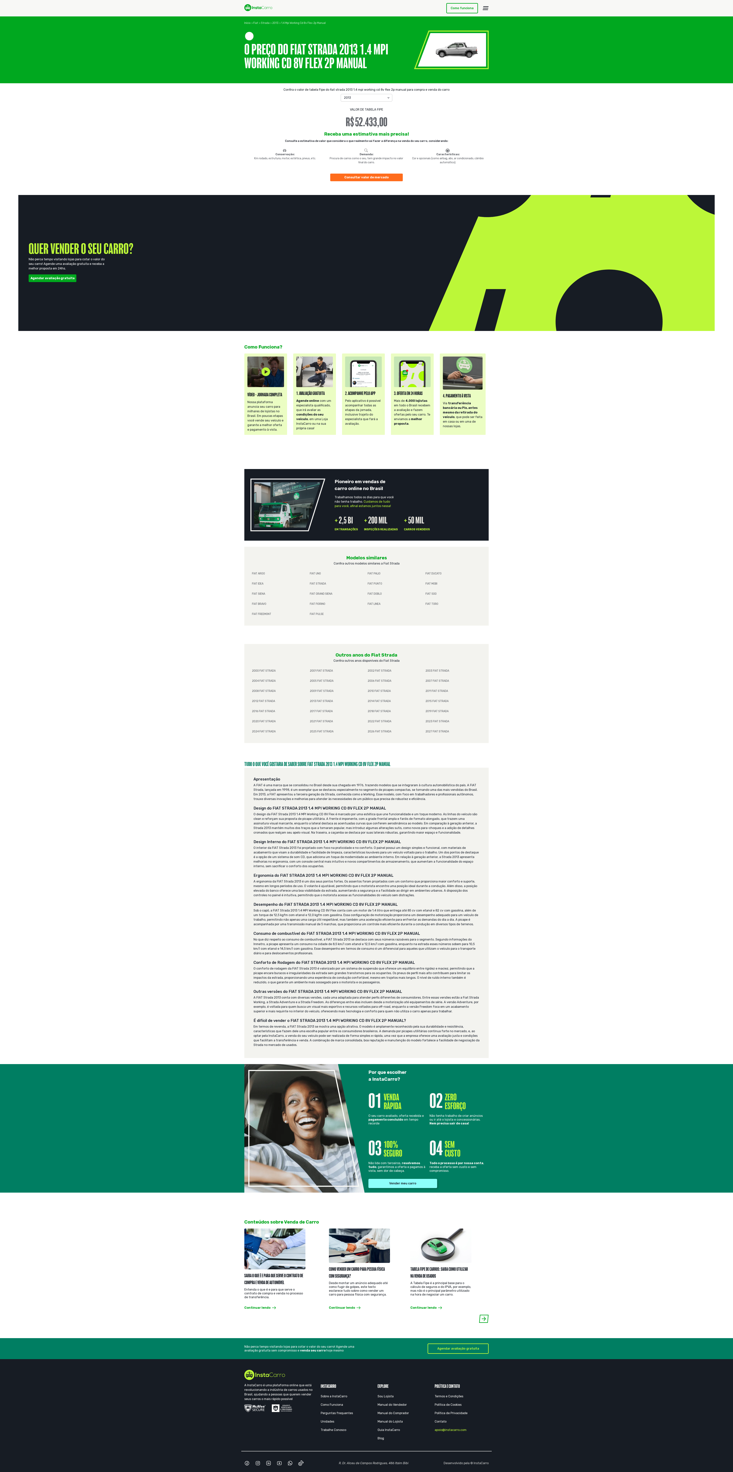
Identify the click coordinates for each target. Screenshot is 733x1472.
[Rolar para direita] (484, 1319)
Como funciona (462, 8)
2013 (275, 23)
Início (247, 23)
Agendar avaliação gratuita (53, 278)
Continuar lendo (257, 1307)
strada (265, 23)
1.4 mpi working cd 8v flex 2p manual (303, 23)
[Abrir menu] (486, 8)
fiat (255, 23)
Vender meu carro (402, 1183)
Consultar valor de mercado (366, 177)
